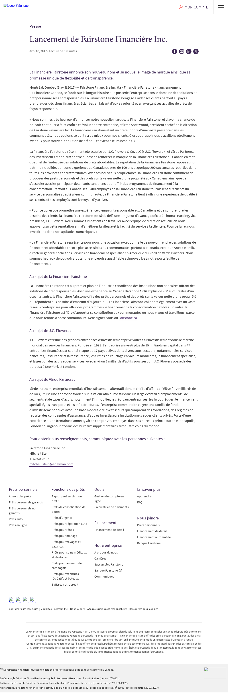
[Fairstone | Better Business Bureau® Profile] (215, 672)
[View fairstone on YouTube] (33, 599)
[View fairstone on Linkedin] (25, 599)
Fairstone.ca (128, 317)
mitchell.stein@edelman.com (51, 464)
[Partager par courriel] (181, 53)
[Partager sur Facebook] (174, 53)
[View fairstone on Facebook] (11, 599)
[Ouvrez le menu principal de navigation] (220, 7)
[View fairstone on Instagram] (18, 599)
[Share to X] (196, 53)
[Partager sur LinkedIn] (188, 53)
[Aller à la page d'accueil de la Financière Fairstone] (16, 7)
